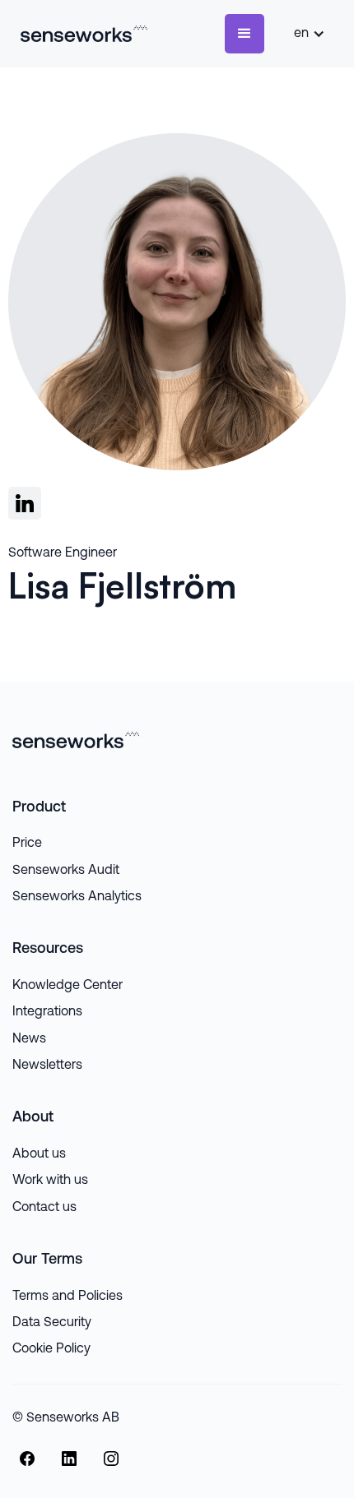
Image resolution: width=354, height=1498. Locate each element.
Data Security (51, 1322)
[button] (244, 33)
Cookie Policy (51, 1349)
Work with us (50, 1180)
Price (27, 843)
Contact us (44, 1207)
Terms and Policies (67, 1296)
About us (39, 1154)
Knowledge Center (67, 985)
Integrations (47, 1012)
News (29, 1039)
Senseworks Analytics (77, 897)
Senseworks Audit (65, 870)
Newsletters (47, 1065)
